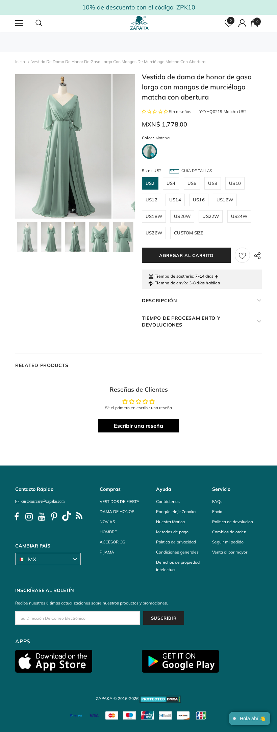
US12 (151, 199)
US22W (210, 216)
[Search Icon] (45, 23)
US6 (192, 183)
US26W (154, 232)
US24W (239, 216)
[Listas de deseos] (242, 255)
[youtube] (41, 517)
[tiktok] (66, 517)
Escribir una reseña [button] (138, 425)
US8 (212, 183)
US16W (225, 199)
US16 (199, 199)
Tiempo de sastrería (174, 276)
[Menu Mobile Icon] (19, 23)
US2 (150, 183)
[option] (63, 146)
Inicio (20, 61)
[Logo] (139, 23)
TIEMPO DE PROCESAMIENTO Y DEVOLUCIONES (181, 321)
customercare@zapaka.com (42, 501)
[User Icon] (242, 23)
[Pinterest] (54, 517)
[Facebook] (16, 517)
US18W (154, 216)
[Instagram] (29, 517)
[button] (155, 111)
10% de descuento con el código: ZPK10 (138, 7)
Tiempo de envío (171, 282)
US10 (235, 183)
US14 (175, 199)
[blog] (79, 517)
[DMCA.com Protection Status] (160, 698)
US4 (171, 183)
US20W (182, 216)
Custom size (188, 232)
